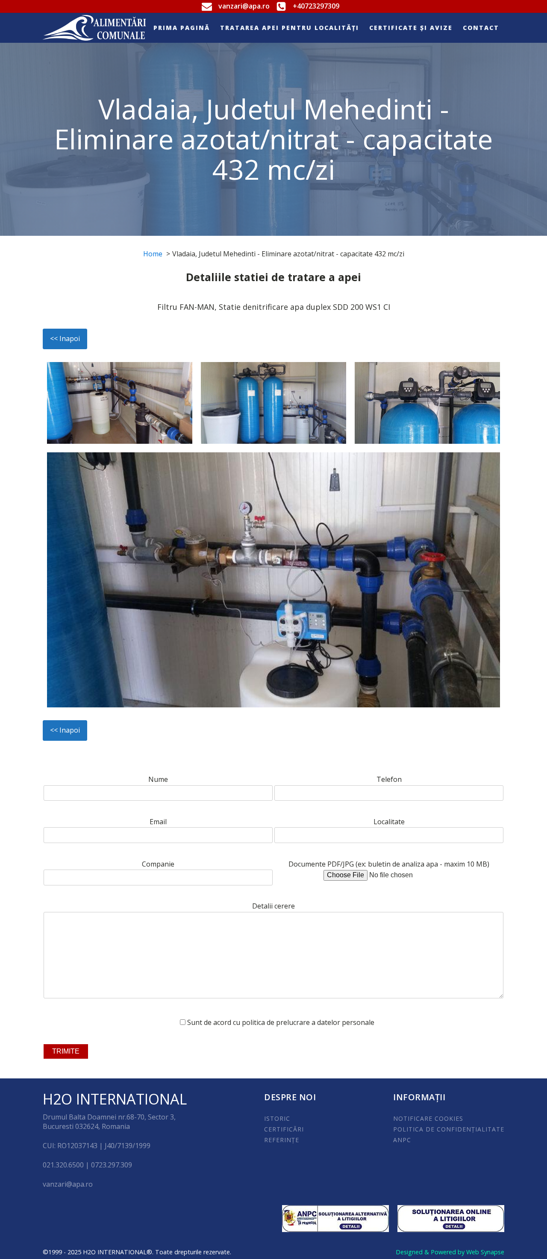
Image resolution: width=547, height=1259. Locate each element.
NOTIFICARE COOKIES (428, 1118)
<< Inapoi (65, 338)
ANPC (402, 1140)
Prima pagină (181, 28)
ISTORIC (277, 1118)
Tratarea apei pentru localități (289, 28)
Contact (481, 28)
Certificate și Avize (411, 28)
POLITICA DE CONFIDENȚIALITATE (448, 1129)
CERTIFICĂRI (284, 1129)
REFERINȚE (281, 1140)
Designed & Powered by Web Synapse (450, 1252)
